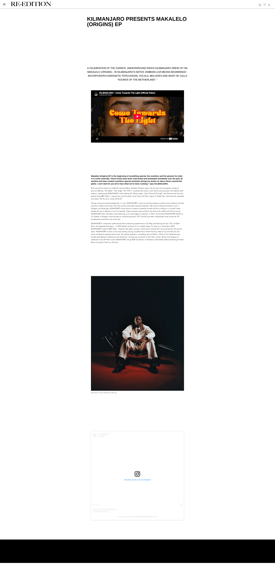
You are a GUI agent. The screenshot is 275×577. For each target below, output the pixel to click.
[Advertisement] (137, 159)
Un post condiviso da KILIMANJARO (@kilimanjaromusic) (137, 516)
